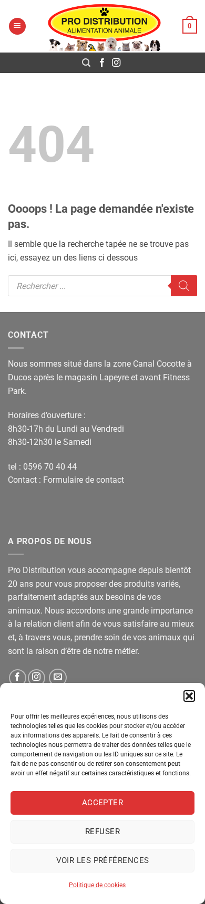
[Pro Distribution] (104, 26)
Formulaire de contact (83, 480)
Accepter (103, 802)
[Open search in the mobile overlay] (102, 285)
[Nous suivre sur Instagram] (116, 63)
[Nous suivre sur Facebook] (102, 63)
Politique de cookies (97, 885)
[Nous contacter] (58, 678)
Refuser (102, 831)
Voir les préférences (102, 860)
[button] (189, 696)
